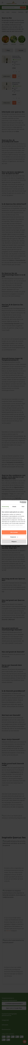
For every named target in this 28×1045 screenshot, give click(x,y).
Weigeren (14, 541)
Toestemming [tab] (5, 506)
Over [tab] (23, 506)
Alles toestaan (14, 532)
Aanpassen (13, 537)
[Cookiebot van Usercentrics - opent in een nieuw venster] (20, 502)
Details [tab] (14, 506)
